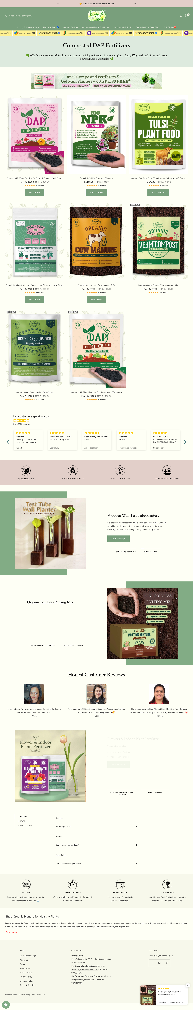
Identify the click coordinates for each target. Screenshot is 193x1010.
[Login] (181, 16)
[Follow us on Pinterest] (166, 963)
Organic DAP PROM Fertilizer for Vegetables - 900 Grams (96, 392)
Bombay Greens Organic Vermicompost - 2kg (158, 285)
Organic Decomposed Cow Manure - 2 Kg (96, 285)
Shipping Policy (26, 981)
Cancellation (25, 825)
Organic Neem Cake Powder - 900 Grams (34, 392)
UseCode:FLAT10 (108, 3)
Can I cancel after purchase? (68, 863)
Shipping (23, 816)
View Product (118, 539)
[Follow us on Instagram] (159, 963)
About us (24, 960)
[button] (8, 442)
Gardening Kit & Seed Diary (148, 27)
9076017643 (76, 973)
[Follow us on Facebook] (152, 963)
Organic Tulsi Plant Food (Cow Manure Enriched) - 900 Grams (158, 178)
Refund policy (26, 972)
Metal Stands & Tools (122, 27)
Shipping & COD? (63, 826)
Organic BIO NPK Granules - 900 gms (96, 178)
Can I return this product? (67, 845)
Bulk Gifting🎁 (170, 27)
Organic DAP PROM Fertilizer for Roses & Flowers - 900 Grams (34, 178)
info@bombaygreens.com (82, 979)
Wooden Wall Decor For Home (95, 27)
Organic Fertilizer (70, 27)
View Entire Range (28, 956)
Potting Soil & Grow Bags (28, 27)
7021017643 (76, 983)
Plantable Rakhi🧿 (51, 27)
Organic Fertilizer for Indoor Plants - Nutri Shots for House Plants (34, 285)
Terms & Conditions (28, 985)
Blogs (22, 964)
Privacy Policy (26, 977)
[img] (97, 420)
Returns (23, 821)
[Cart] (186, 15)
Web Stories (25, 968)
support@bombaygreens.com (84, 969)
